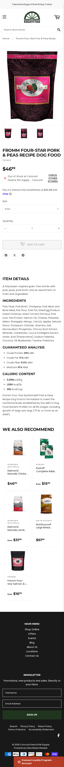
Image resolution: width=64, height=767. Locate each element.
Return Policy (45, 726)
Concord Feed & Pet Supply (34, 744)
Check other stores (53, 178)
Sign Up (32, 714)
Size (5, 201)
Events (32, 638)
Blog (32, 642)
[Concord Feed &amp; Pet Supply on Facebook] (59, 736)
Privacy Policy (27, 726)
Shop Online (32, 629)
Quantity (8, 221)
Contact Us (32, 656)
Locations (32, 651)
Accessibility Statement (41, 729)
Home (6, 38)
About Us (32, 647)
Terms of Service (17, 729)
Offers (32, 633)
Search (13, 726)
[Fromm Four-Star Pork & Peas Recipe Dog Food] (8, 133)
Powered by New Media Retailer (30, 748)
